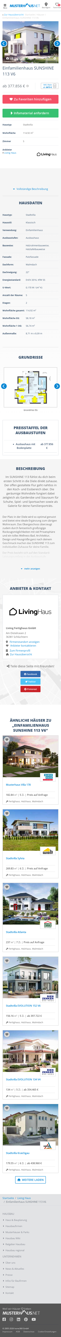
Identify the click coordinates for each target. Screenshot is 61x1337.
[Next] (57, 43)
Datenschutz (28, 1331)
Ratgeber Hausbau (15, 1244)
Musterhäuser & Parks (17, 1232)
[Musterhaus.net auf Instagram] (13, 1319)
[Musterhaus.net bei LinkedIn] (20, 1319)
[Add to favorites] (7, 739)
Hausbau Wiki (12, 1238)
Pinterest (31, 689)
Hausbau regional (14, 1250)
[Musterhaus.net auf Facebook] (6, 1319)
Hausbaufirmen (13, 1226)
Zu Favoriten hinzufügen (32, 99)
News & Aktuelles (14, 1268)
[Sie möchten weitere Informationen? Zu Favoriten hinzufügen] (30, 42)
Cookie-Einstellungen (47, 1331)
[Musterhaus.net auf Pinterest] (28, 1319)
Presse (9, 1274)
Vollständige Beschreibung (32, 189)
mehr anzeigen (32, 568)
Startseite (8, 1198)
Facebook (31, 674)
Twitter (32, 681)
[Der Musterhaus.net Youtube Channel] (34, 1319)
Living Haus (24, 1198)
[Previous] (3, 43)
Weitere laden (32, 1180)
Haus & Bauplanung (16, 1220)
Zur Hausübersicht (14, 14)
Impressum (7, 1331)
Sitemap (9, 1286)
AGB (18, 1331)
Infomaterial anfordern (32, 113)
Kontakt (9, 1292)
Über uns (10, 1262)
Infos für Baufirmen (16, 1280)
